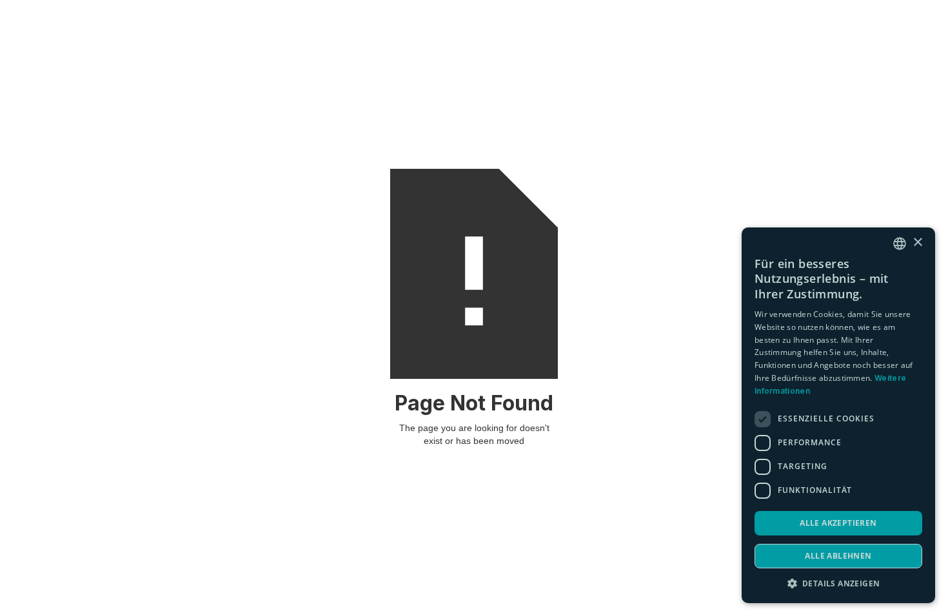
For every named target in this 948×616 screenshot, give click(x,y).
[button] (838, 583)
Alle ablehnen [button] (838, 555)
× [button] (917, 242)
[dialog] (838, 415)
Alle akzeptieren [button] (838, 522)
